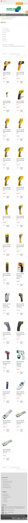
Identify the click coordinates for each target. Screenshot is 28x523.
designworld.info (13, 516)
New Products (6, 495)
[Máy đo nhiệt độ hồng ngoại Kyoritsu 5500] (7, 297)
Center (4, 32)
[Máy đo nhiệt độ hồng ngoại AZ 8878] (7, 385)
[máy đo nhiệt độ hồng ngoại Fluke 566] (7, 66)
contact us (5, 500)
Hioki (4, 38)
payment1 (13, 518)
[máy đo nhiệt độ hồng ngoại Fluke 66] (21, 210)
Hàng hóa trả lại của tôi (7, 481)
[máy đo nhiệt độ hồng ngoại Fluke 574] (7, 152)
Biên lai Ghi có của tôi (7, 482)
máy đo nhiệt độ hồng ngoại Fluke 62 (20, 102)
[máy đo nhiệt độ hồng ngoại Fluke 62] (21, 94)
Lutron (4, 41)
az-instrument (6, 29)
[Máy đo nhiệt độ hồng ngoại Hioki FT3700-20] (21, 297)
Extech (4, 34)
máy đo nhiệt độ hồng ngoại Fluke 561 (20, 74)
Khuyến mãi (5, 494)
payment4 (21, 518)
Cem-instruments (6, 30)
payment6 (26, 518)
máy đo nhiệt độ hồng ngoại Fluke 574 (7, 160)
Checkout (26, 3)
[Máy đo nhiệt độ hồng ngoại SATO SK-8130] (21, 414)
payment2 (16, 518)
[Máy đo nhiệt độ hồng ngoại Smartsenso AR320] (21, 267)
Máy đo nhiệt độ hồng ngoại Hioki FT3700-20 (20, 305)
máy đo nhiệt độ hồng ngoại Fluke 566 (7, 74)
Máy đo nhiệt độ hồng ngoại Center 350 (7, 334)
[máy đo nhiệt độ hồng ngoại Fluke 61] (7, 267)
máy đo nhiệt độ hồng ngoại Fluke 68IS (7, 102)
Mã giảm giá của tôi (7, 487)
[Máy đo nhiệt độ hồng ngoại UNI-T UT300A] (7, 355)
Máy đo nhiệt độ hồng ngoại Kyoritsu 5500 (6, 305)
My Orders (5, 479)
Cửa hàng (5, 498)
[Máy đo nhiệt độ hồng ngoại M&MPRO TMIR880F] (21, 355)
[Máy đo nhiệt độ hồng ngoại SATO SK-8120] (7, 414)
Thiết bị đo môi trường (11, 17)
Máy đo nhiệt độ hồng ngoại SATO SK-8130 (20, 422)
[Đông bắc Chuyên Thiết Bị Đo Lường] (14, 9)
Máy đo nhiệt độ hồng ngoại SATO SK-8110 (7, 451)
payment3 (18, 518)
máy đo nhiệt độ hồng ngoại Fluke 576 (7, 131)
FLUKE (4, 36)
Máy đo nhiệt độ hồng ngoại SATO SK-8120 (7, 422)
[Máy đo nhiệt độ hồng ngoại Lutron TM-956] (21, 326)
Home (3, 17)
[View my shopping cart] (26, 12)
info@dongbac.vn (11, 510)
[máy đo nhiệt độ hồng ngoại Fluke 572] (7, 181)
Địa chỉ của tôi (6, 484)
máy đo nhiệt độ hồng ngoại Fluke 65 (7, 246)
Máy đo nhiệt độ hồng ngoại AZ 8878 (6, 393)
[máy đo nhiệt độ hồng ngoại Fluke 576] (7, 123)
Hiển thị (14, 53)
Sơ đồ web (5, 501)
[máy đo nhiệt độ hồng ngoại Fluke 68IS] (7, 94)
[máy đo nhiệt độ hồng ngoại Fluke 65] (7, 238)
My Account (20, 3)
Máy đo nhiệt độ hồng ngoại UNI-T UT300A (7, 363)
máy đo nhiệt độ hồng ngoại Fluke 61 (7, 275)
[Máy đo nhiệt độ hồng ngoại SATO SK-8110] (7, 443)
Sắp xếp (3, 53)
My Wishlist (24, 3)
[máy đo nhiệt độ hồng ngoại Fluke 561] (21, 66)
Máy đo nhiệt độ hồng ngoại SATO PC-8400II (20, 393)
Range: (3, 44)
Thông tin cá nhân (6, 485)
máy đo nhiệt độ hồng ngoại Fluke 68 (7, 217)
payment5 (23, 518)
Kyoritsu (5, 39)
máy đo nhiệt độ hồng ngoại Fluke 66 (20, 217)
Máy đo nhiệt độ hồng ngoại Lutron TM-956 (20, 334)
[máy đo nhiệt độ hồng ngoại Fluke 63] (21, 238)
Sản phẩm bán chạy (7, 497)
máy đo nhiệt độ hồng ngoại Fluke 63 (20, 246)
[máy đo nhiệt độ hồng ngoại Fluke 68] (7, 210)
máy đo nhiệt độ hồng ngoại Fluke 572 (7, 189)
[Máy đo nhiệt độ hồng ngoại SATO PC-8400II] (21, 385)
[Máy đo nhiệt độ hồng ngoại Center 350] (7, 326)
